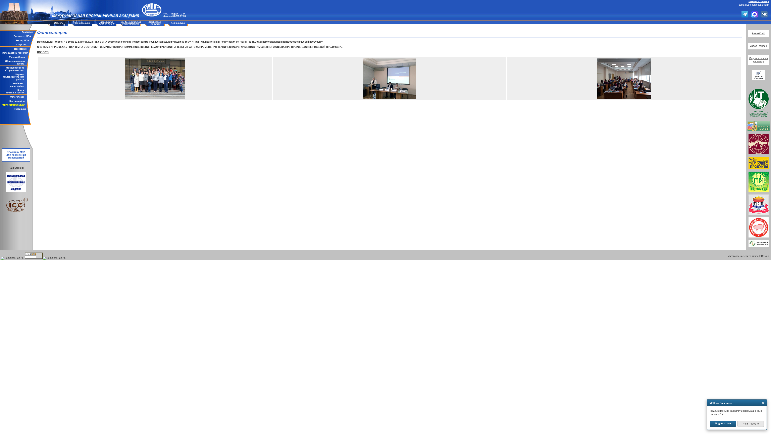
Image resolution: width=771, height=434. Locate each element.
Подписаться (723, 423)
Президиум (20, 49)
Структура (21, 44)
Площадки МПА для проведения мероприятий (16, 155)
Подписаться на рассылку (758, 60)
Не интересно (751, 423)
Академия (27, 32)
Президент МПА (22, 36)
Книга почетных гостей (15, 91)
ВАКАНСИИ (758, 33)
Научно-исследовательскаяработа (13, 77)
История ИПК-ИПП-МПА (15, 53)
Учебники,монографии (17, 84)
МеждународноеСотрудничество (14, 69)
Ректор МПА (22, 40)
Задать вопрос (758, 46)
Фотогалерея (17, 97)
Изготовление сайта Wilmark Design (748, 256)
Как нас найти (17, 101)
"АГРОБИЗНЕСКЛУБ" (13, 105)
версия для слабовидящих (754, 4)
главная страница (759, 1)
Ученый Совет (17, 57)
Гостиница (20, 109)
